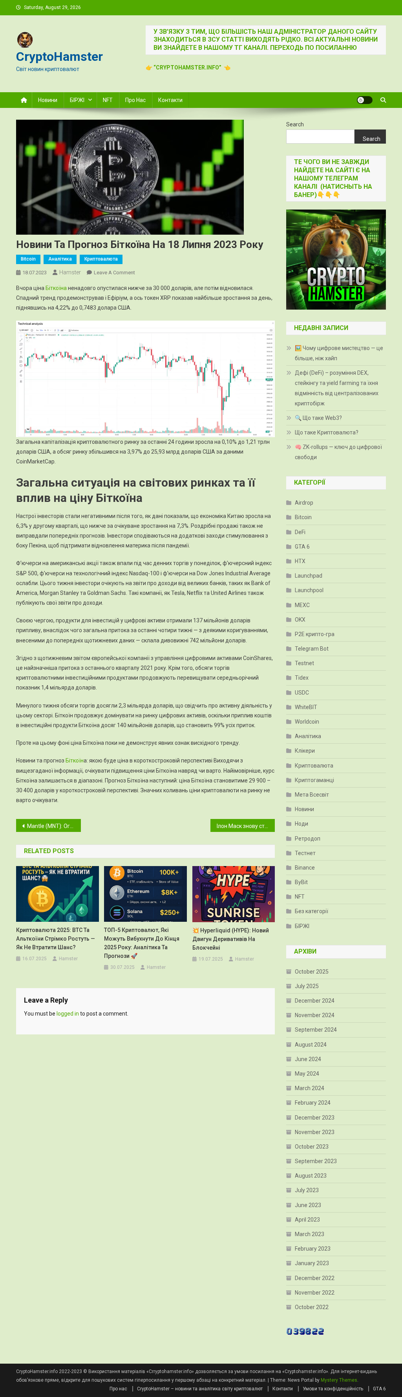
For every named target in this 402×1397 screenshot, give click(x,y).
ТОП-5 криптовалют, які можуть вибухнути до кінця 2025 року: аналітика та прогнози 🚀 (141, 943)
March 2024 (309, 1088)
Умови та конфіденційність (333, 1389)
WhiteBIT (306, 707)
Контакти (170, 100)
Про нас (135, 100)
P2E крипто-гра (314, 634)
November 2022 (314, 1292)
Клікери (305, 751)
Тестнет (305, 853)
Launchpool (309, 590)
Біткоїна (56, 288)
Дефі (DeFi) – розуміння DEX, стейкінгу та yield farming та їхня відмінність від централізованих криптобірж (336, 388)
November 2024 (314, 1015)
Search (295, 124)
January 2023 (312, 1263)
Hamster (70, 272)
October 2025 (312, 971)
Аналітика (60, 259)
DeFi (300, 532)
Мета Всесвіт (312, 795)
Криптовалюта (101, 259)
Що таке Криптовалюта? (326, 432)
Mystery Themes (339, 1380)
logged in (68, 1013)
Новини (47, 100)
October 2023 (312, 1146)
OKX (300, 619)
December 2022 (314, 1278)
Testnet (304, 663)
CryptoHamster (59, 56)
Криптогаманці (314, 780)
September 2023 (316, 1161)
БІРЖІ (77, 100)
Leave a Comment (114, 272)
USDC (302, 692)
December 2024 (314, 1001)
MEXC (302, 605)
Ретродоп (307, 838)
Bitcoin (28, 259)
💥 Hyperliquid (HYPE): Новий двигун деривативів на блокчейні (230, 939)
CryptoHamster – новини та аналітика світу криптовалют (200, 1389)
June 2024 (308, 1059)
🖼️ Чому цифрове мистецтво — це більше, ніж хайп (339, 353)
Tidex (302, 678)
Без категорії (311, 911)
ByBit (301, 882)
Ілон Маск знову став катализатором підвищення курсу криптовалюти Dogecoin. (246, 826)
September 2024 (316, 1030)
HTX (300, 561)
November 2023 (314, 1132)
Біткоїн (75, 760)
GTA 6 (302, 546)
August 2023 (311, 1176)
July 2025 (307, 986)
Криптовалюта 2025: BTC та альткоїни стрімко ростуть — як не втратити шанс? (55, 938)
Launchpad (308, 576)
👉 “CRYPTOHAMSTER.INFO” (185, 67)
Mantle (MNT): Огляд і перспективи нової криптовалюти (54, 826)
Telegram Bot (312, 649)
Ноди (301, 824)
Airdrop (304, 503)
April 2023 (307, 1219)
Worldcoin (307, 722)
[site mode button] (365, 100)
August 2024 (311, 1044)
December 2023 (314, 1117)
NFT (108, 100)
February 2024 (313, 1103)
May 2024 (307, 1074)
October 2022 (312, 1307)
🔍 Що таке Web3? (318, 418)
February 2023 (313, 1249)
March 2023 (309, 1234)
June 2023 (308, 1205)
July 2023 (307, 1190)
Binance (305, 867)
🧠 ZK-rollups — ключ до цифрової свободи (338, 452)
